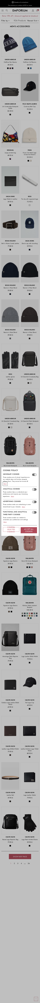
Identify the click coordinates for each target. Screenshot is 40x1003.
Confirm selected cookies (11, 529)
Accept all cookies (28, 530)
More (5, 484)
